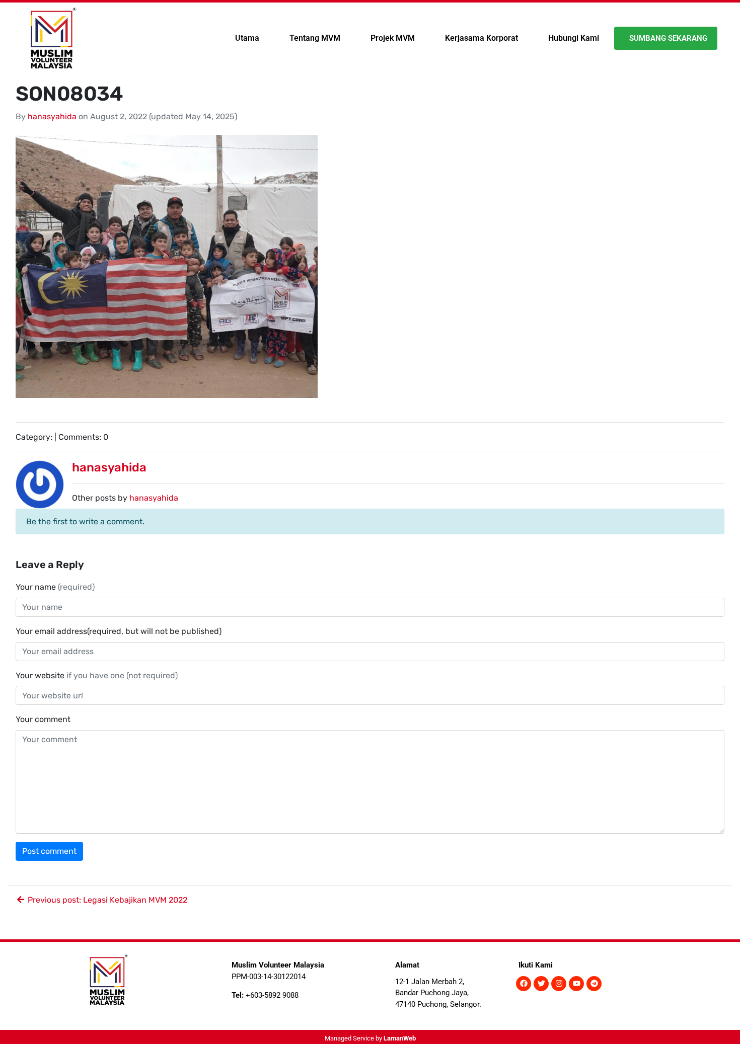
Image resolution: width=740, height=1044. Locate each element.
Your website (97, 675)
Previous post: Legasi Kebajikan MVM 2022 (106, 900)
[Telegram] (594, 983)
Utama (247, 38)
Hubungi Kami (573, 38)
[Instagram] (558, 983)
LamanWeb (400, 1038)
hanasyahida (52, 116)
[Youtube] (576, 983)
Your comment (43, 719)
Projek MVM (393, 38)
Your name (55, 587)
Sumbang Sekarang (668, 38)
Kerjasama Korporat (481, 38)
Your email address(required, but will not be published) (120, 631)
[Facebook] (523, 983)
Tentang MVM (314, 38)
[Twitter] (541, 983)
